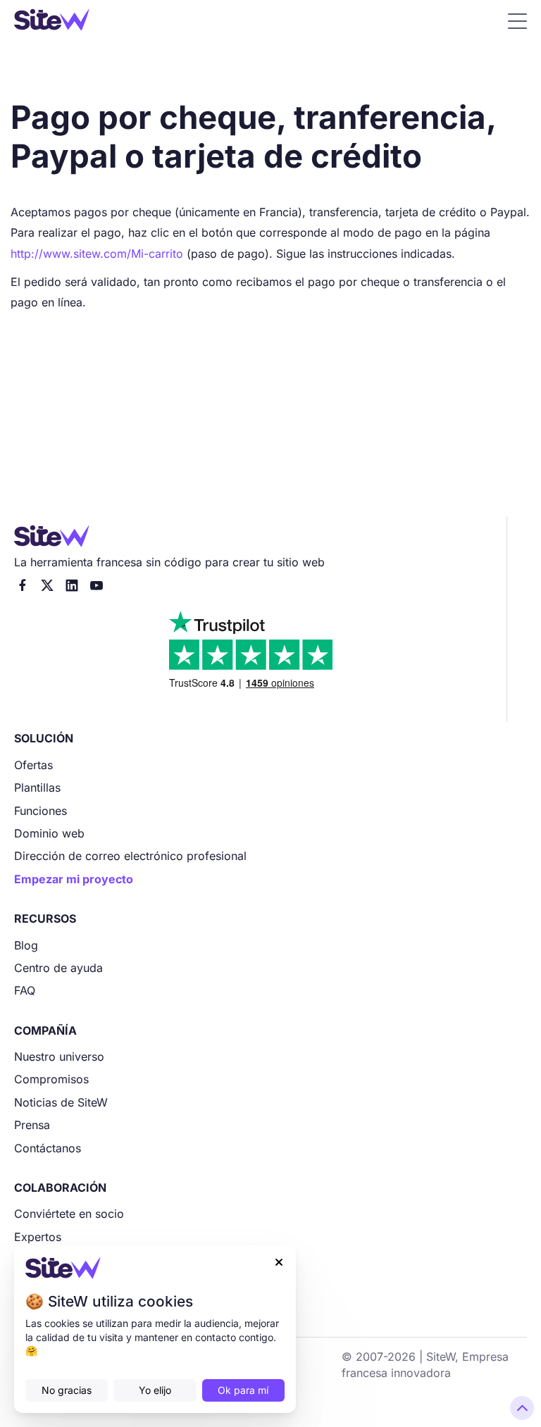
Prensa (32, 1125)
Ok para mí (243, 1390)
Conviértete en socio (69, 1214)
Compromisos (51, 1079)
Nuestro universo (59, 1056)
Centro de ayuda (58, 968)
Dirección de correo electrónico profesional (130, 856)
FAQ (24, 990)
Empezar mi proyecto (73, 879)
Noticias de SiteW (61, 1102)
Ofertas (33, 765)
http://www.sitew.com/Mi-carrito (97, 254)
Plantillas (37, 787)
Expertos (37, 1237)
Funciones (40, 811)
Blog (26, 945)
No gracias (67, 1390)
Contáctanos (47, 1148)
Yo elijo (155, 1390)
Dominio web (49, 833)
